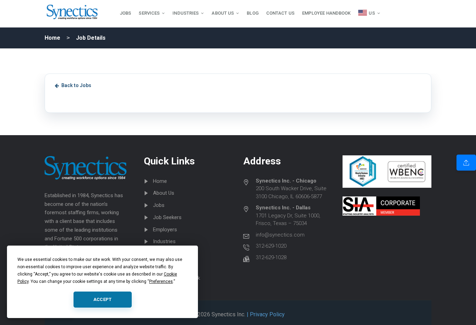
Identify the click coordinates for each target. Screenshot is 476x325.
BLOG (252, 13)
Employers (165, 229)
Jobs (158, 205)
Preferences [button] (161, 281)
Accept (102, 299)
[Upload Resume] (466, 162)
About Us (163, 193)
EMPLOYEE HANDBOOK (326, 13)
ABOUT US (223, 13)
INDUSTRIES (185, 13)
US (372, 13)
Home (52, 37)
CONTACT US (280, 13)
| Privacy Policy (265, 314)
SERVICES (149, 13)
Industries (164, 241)
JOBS (125, 13)
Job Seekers (167, 217)
